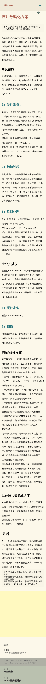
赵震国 (20, 661)
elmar (11, 663)
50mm (6, 663)
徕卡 (29, 663)
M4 (16, 663)
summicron (22, 663)
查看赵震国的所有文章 (16, 653)
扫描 (34, 663)
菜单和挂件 (39, 5)
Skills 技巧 (29, 661)
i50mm (8, 5)
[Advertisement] (23, 614)
